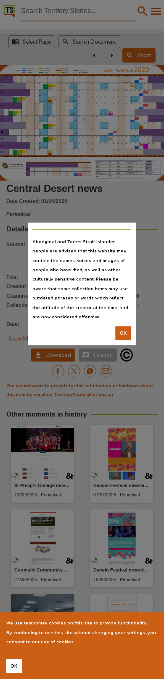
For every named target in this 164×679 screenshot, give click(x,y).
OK (123, 333)
